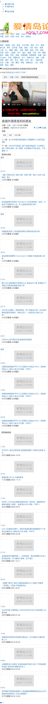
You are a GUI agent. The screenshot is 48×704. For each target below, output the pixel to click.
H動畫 (7, 45)
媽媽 (26, 50)
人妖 (36, 62)
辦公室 (2, 47)
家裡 (26, 47)
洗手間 (14, 47)
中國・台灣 (14, 36)
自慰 (37, 57)
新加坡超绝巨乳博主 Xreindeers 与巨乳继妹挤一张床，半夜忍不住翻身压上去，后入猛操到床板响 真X (24, 203)
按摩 (1, 65)
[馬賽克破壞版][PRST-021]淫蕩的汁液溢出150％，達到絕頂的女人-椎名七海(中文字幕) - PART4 (24, 367)
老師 (41, 47)
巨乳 (37, 50)
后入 (23, 57)
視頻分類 (10, 4)
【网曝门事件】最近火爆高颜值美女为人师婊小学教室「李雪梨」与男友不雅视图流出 (22, 584)
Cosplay (3, 57)
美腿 (29, 52)
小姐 (1, 50)
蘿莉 (17, 62)
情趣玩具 (29, 62)
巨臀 (1, 52)
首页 (5, 77)
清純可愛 (39, 60)
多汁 (19, 52)
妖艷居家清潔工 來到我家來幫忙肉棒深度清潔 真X (21, 231)
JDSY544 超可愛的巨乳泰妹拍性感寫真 (17, 339)
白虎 (1, 62)
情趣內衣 (16, 57)
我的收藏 (10, 11)
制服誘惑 (32, 55)
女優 (7, 62)
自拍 (13, 45)
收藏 (43, 127)
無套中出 (30, 57)
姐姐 (31, 50)
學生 (36, 47)
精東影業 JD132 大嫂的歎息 (12, 477)
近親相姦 (24, 55)
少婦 (31, 47)
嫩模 (11, 50)
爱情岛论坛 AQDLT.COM (15, 72)
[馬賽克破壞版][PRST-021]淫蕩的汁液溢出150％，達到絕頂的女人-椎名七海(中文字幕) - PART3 (24, 394)
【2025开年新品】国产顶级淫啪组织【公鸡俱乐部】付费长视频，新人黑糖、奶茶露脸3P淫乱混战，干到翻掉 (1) (23, 148)
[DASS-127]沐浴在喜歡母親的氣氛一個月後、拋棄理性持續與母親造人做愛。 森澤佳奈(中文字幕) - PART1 (23, 503)
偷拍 (18, 45)
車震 (20, 47)
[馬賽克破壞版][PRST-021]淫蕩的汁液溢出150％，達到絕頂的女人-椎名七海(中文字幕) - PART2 (24, 421)
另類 (41, 62)
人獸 (12, 62)
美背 (7, 52)
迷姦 (17, 55)
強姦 (7, 55)
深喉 (1, 60)
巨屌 (34, 52)
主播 (21, 50)
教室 (42, 45)
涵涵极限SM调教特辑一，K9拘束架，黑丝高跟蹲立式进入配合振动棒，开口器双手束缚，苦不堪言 (24, 557)
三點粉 (13, 52)
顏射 (22, 60)
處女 (24, 52)
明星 (22, 62)
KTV (37, 45)
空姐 (9, 57)
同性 (12, 55)
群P (11, 60)
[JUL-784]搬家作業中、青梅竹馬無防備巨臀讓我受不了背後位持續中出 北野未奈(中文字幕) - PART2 (23, 530)
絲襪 (39, 55)
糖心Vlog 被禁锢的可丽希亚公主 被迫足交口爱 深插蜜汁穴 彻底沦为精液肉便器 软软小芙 (24, 284)
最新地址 (10, 6)
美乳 (42, 50)
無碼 (1, 45)
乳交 (16, 60)
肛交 (27, 60)
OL (6, 50)
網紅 (16, 50)
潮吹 (7, 60)
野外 (8, 47)
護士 (45, 55)
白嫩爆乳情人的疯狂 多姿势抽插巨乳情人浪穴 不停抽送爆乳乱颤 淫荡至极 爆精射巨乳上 (24, 665)
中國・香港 (4, 36)
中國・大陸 (14, 77)
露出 (7, 65)
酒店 (32, 45)
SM (39, 52)
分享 (37, 127)
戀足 (1, 55)
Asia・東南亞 (26, 36)
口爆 (42, 57)
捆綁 (44, 52)
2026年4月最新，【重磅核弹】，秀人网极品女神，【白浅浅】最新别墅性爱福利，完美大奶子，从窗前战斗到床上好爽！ (24, 312)
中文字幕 (25, 45)
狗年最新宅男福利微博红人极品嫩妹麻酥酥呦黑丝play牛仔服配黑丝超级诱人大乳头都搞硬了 (24, 692)
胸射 (12, 65)
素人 (32, 60)
